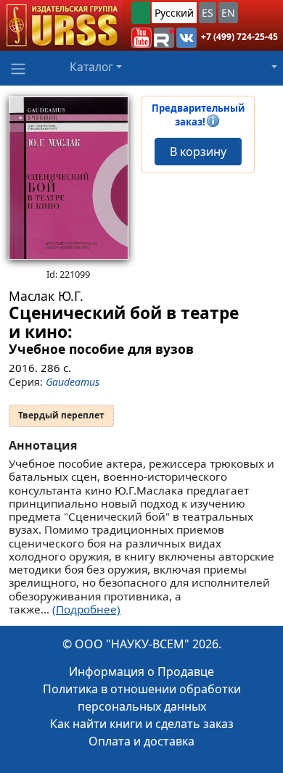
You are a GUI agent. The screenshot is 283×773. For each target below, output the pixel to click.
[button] (141, 38)
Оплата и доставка (141, 741)
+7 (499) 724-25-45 (239, 36)
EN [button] (228, 13)
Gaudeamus (72, 382)
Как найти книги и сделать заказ (142, 724)
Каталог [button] (91, 67)
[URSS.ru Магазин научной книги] (61, 25)
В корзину (198, 152)
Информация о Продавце (141, 671)
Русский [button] (174, 13)
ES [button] (207, 13)
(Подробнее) (86, 609)
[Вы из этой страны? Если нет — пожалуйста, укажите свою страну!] (140, 12)
